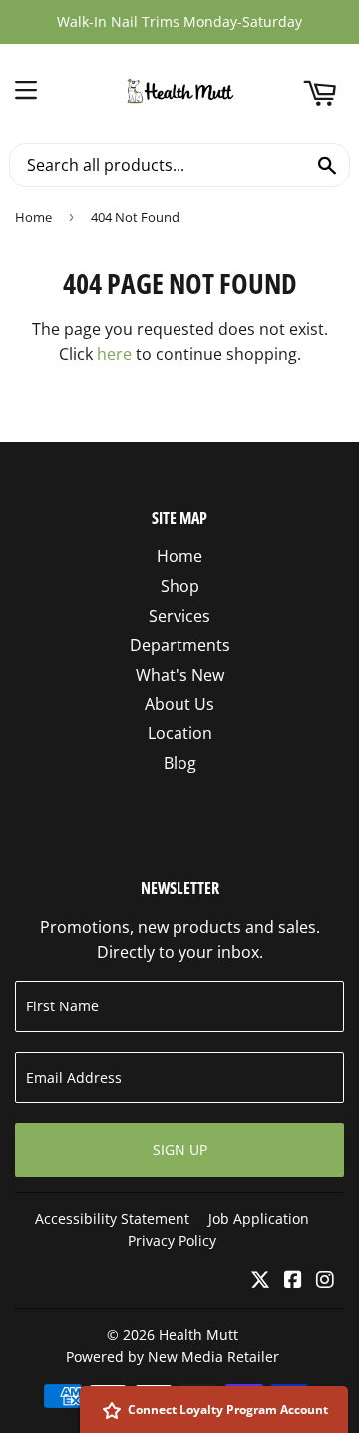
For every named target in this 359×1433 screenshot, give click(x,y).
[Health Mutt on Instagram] (325, 1280)
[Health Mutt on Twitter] (260, 1280)
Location (180, 733)
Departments (180, 645)
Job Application (258, 1218)
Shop (180, 586)
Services (179, 616)
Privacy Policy (172, 1240)
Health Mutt (198, 1334)
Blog (180, 763)
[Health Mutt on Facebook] (293, 1280)
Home (33, 217)
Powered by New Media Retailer (172, 1356)
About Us (179, 704)
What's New (180, 675)
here (114, 354)
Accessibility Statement (112, 1218)
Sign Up (180, 1149)
